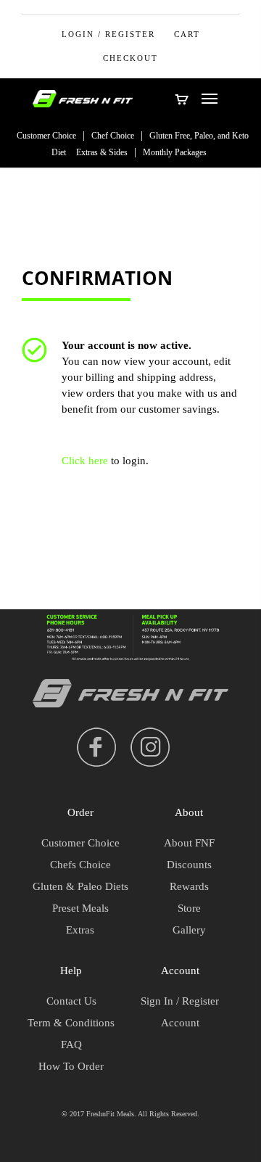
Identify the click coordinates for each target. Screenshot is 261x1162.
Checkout (130, 58)
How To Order (71, 1066)
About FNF (189, 843)
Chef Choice (112, 136)
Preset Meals (80, 908)
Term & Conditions (71, 1023)
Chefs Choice (80, 864)
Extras (80, 930)
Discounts (189, 864)
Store (189, 908)
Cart (187, 34)
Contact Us (71, 1001)
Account (180, 1023)
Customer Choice (46, 136)
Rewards (189, 886)
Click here (85, 460)
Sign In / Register (180, 1001)
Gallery (189, 930)
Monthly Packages (175, 152)
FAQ (71, 1044)
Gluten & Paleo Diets (80, 886)
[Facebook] (96, 747)
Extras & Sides (102, 152)
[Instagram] (150, 747)
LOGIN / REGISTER (108, 34)
